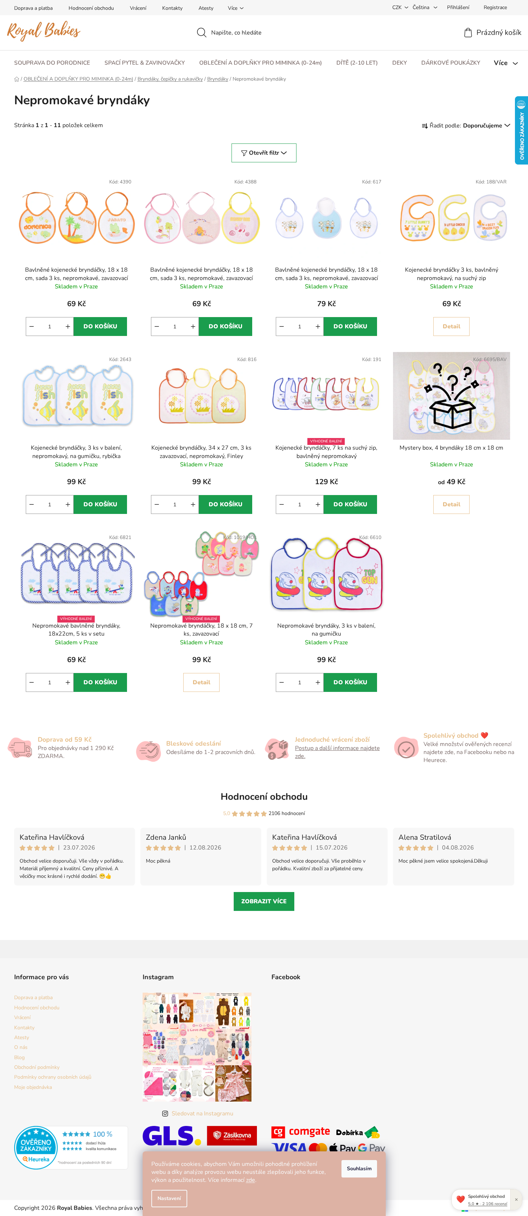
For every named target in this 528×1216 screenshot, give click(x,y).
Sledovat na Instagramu (202, 1114)
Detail (452, 327)
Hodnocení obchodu (91, 8)
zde (250, 1180)
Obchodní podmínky (37, 1067)
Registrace (495, 7)
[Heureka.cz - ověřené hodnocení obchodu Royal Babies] (71, 1148)
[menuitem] (52, 63)
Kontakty (172, 8)
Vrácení (138, 8)
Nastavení (169, 1198)
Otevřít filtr (264, 153)
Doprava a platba (33, 8)
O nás (21, 1047)
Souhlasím (359, 1168)
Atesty (205, 8)
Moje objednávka (33, 1087)
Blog (19, 1057)
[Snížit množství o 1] (31, 326)
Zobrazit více (264, 901)
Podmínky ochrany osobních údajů (52, 1077)
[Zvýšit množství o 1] (67, 326)
